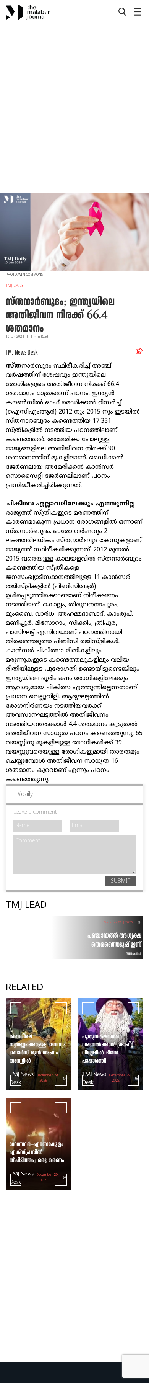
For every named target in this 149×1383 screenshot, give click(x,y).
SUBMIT (120, 881)
